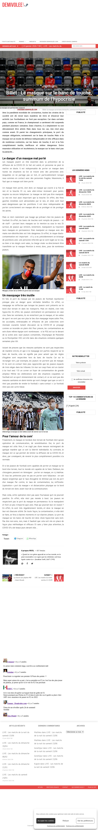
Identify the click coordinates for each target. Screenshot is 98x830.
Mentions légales (52, 787)
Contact (65, 787)
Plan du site (92, 787)
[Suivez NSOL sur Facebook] (27, 564)
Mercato (32, 41)
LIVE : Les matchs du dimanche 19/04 (86, 191)
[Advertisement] (67, 19)
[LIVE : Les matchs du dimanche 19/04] (71, 192)
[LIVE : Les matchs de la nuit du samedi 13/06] (71, 179)
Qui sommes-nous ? (78, 787)
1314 (75, 85)
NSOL (45, 85)
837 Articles (41, 551)
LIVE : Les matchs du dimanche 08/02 (86, 203)
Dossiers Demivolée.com (49, 41)
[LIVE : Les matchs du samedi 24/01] (71, 229)
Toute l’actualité (8, 41)
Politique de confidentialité (56, 826)
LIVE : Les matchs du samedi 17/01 (86, 239)
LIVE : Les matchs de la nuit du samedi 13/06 (86, 178)
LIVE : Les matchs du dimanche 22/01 (86, 215)
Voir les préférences (85, 821)
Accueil (40, 787)
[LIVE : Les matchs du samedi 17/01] (71, 241)
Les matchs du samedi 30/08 (84, 264)
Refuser (66, 821)
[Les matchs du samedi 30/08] (71, 265)
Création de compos (69, 41)
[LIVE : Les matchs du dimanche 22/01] (71, 217)
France (21, 41)
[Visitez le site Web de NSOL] (22, 564)
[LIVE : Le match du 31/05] (71, 289)
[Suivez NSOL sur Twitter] (31, 564)
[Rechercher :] (84, 46)
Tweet (6, 538)
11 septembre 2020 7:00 (31, 85)
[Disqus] (33, 623)
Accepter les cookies (46, 821)
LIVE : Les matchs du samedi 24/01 (86, 227)
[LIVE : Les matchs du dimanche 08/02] (71, 204)
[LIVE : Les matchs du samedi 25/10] (71, 253)
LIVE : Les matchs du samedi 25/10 (86, 252)
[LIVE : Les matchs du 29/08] (71, 277)
